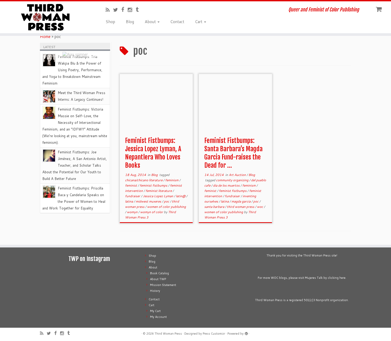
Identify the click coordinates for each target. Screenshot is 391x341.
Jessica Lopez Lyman (158, 196)
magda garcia (241, 201)
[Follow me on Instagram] (132, 9)
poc (167, 201)
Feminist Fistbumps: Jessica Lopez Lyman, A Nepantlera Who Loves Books (153, 153)
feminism (172, 180)
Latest (49, 47)
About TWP (158, 279)
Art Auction (238, 174)
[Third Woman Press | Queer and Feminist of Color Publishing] (45, 17)
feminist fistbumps (154, 185)
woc (260, 206)
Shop (110, 21)
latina (129, 201)
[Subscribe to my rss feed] (109, 9)
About (151, 21)
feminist (131, 185)
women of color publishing (166, 206)
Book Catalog (159, 273)
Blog (130, 21)
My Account (158, 317)
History (155, 291)
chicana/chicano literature (144, 180)
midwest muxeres (149, 201)
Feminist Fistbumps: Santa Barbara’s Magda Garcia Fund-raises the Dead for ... (233, 153)
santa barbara (214, 206)
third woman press (241, 206)
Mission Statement (163, 285)
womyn (132, 212)
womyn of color (152, 212)
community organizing (232, 180)
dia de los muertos (226, 185)
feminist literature (159, 190)
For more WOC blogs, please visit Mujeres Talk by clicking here (302, 278)
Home (45, 36)
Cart (199, 21)
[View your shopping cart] (379, 8)
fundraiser (133, 196)
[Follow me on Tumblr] (139, 9)
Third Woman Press (168, 333)
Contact (177, 21)
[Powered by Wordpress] (246, 332)
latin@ (181, 196)
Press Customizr (214, 333)
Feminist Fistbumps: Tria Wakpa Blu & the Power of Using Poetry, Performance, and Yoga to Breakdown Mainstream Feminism (72, 70)
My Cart (155, 311)
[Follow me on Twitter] (117, 9)
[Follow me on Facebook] (124, 9)
